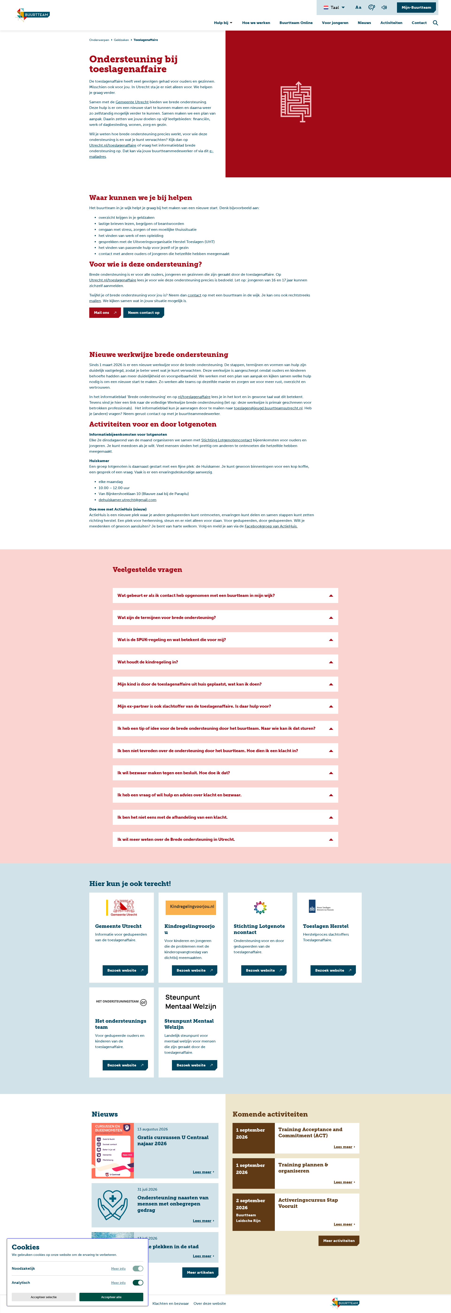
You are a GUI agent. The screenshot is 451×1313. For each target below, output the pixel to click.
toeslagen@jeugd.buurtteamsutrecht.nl (268, 408)
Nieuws (364, 22)
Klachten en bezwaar (170, 1303)
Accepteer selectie (44, 1297)
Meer (200, 1272)
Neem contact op (143, 312)
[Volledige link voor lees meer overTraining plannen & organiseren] (296, 1173)
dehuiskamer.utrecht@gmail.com (127, 500)
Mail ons (101, 312)
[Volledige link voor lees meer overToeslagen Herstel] (329, 937)
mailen (95, 301)
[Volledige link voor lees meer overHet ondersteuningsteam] (121, 1032)
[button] (225, 595)
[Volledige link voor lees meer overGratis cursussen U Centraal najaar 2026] (155, 1151)
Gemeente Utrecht (132, 102)
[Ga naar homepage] (344, 1303)
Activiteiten (391, 22)
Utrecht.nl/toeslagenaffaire (112, 145)
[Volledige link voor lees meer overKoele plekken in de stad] (155, 1247)
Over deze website (210, 1303)
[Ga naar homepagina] (32, 15)
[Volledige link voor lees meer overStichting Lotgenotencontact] (260, 937)
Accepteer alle (111, 1297)
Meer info (118, 1268)
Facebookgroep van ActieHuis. (271, 526)
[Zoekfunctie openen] (435, 23)
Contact (419, 22)
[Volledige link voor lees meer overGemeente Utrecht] (121, 937)
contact (194, 295)
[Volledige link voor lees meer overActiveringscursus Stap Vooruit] (296, 1212)
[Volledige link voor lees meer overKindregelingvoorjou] (191, 937)
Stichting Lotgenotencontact (226, 440)
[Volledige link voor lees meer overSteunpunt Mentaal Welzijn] (191, 1032)
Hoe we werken (256, 22)
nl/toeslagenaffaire (194, 397)
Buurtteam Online (296, 22)
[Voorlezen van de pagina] (384, 7)
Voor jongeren (335, 22)
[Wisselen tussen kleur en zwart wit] (372, 7)
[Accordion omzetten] (331, 595)
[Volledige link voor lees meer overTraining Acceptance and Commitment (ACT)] (296, 1138)
